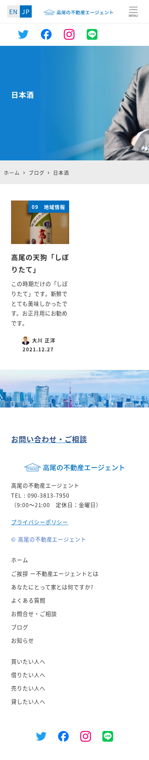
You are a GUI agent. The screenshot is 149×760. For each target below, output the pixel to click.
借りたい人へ (28, 675)
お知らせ (22, 640)
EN (13, 11)
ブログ (19, 627)
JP (26, 11)
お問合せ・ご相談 (34, 614)
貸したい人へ (28, 701)
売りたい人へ (28, 688)
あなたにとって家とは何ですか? (52, 587)
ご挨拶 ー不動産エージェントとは (55, 573)
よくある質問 (28, 600)
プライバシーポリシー (39, 522)
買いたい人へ (28, 661)
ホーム (19, 560)
